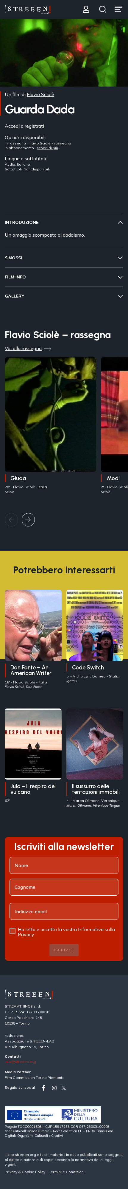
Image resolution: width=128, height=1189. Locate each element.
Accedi (12, 126)
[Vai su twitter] (64, 1088)
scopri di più (47, 148)
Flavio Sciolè (40, 94)
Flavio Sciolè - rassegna (50, 143)
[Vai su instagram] (55, 1088)
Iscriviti (64, 950)
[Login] (85, 9)
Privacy (11, 1172)
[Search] (102, 9)
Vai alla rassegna (23, 348)
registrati (34, 126)
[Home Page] (28, 9)
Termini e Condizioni (67, 1172)
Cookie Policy (33, 1172)
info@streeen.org (20, 1062)
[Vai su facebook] (45, 1088)
